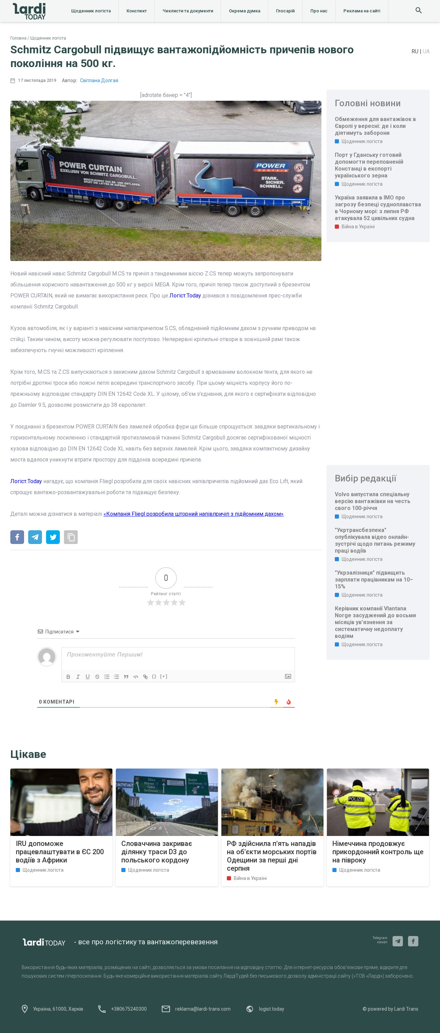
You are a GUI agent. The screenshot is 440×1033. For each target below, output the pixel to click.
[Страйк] (97, 677)
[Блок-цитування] (126, 677)
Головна (18, 38)
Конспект (136, 10)
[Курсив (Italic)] (78, 677)
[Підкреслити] (87, 677)
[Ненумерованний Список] (116, 677)
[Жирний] (68, 677)
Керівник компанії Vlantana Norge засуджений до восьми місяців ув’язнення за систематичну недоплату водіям (375, 622)
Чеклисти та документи (188, 10)
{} (154, 676)
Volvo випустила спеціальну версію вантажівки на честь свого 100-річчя (372, 501)
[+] (164, 676)
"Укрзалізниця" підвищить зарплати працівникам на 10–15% (374, 579)
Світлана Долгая (99, 80)
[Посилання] (145, 677)
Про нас (319, 10)
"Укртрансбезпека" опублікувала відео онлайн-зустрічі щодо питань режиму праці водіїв (375, 540)
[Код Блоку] (136, 677)
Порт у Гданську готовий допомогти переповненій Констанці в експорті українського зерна (369, 165)
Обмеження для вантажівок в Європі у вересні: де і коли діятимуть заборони (375, 126)
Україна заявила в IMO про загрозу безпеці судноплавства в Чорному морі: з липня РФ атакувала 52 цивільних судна (378, 207)
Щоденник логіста (91, 10)
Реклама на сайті (361, 10)
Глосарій (285, 10)
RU (415, 51)
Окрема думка (244, 10)
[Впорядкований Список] (107, 677)
